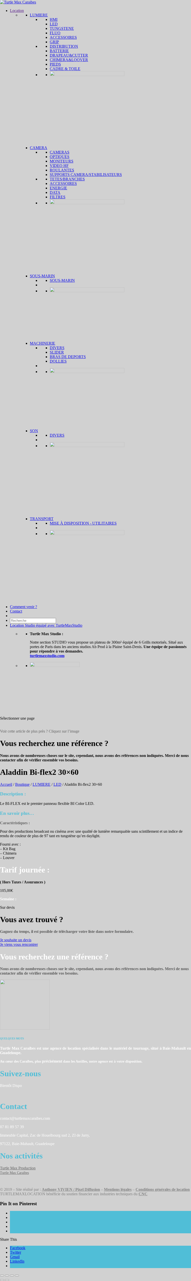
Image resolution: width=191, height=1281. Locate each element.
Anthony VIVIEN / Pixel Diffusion (71, 1189)
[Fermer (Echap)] (17, 1275)
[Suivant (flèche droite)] (7, 1280)
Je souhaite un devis (15, 940)
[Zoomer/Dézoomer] (2, 1275)
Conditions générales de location (163, 1189)
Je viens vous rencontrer (19, 944)
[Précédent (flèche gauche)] (2, 1280)
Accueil (6, 784)
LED (57, 784)
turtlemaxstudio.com (47, 656)
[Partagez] (12, 1275)
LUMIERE (41, 784)
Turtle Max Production (18, 1168)
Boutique (22, 784)
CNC (143, 1194)
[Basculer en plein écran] (7, 1275)
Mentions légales (118, 1189)
